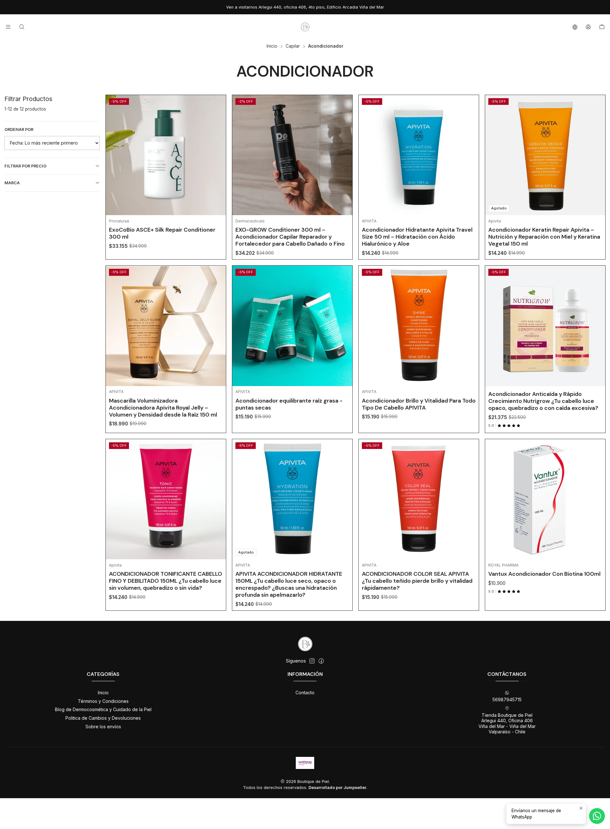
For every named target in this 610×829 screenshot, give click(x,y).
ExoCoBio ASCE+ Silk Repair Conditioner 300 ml (162, 233)
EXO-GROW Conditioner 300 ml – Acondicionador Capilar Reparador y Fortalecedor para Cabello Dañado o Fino (290, 236)
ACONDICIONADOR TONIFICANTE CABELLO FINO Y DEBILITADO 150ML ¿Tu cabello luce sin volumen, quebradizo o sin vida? (165, 580)
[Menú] (8, 27)
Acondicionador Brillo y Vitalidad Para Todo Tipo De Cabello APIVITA (419, 404)
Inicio (272, 46)
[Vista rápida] (216, 163)
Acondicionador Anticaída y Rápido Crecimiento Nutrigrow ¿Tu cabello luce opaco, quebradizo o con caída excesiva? (543, 401)
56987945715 (507, 699)
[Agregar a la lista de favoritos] (216, 147)
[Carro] (602, 27)
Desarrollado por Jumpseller (337, 787)
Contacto (305, 692)
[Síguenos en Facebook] (321, 661)
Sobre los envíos (103, 726)
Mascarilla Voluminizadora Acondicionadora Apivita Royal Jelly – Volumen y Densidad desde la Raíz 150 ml (163, 407)
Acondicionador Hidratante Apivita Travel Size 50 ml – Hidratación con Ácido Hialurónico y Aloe (417, 236)
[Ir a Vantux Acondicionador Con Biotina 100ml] (545, 499)
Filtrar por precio (25, 166)
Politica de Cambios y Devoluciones (103, 718)
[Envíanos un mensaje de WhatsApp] (597, 816)
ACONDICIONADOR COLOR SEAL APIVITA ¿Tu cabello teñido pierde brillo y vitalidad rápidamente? (417, 580)
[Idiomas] (575, 27)
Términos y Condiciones (103, 701)
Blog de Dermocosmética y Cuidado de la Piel (103, 709)
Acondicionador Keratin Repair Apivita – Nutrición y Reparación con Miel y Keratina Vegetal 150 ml (544, 236)
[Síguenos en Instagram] (312, 661)
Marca (12, 182)
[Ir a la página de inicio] (305, 27)
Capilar (293, 46)
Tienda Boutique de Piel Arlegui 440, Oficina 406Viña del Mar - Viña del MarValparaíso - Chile (507, 723)
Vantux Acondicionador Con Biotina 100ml (544, 573)
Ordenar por (18, 129)
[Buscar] (21, 27)
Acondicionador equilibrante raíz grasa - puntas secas (288, 404)
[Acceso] (588, 27)
